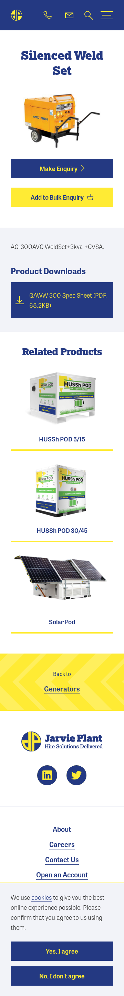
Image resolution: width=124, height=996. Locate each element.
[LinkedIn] (47, 775)
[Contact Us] (69, 15)
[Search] (88, 15)
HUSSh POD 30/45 (62, 500)
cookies (41, 897)
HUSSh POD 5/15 (62, 409)
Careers (62, 844)
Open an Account (62, 874)
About (62, 829)
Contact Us (62, 859)
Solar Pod (62, 592)
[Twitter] (76, 775)
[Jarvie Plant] (16, 15)
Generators (62, 682)
